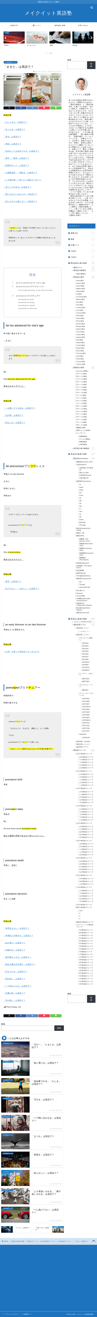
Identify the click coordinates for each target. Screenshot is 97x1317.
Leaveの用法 (81, 313)
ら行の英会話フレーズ (84, 887)
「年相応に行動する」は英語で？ (18, 936)
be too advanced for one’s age (30, 283)
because (79, 593)
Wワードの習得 (81, 425)
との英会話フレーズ (86, 820)
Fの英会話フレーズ (86, 943)
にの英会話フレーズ (86, 829)
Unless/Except (84, 587)
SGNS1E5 (86, 737)
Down (81, 519)
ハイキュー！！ (84, 631)
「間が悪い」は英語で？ (14, 979)
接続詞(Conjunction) (83, 578)
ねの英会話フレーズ (86, 834)
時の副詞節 (80, 570)
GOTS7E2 (86, 723)
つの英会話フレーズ (86, 814)
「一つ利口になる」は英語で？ (17, 986)
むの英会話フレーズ (86, 866)
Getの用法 (80, 280)
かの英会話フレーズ (86, 774)
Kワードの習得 (81, 401)
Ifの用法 (79, 294)
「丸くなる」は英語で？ (14, 129)
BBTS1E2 (85, 679)
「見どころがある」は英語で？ (17, 187)
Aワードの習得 (81, 374)
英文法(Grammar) (83, 458)
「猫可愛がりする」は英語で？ (17, 957)
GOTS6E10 (86, 720)
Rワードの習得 (81, 417)
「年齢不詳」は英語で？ (14, 950)
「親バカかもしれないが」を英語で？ (20, 194)
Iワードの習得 (81, 395)
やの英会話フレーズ (86, 878)
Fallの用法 (80, 359)
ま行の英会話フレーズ (84, 858)
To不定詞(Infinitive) (83, 576)
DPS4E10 (86, 662)
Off (80, 501)
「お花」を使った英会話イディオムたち (21, 652)
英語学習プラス (83, 625)
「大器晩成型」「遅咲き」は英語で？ (20, 173)
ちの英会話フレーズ (86, 812)
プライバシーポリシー (12, 1314)
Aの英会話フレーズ (86, 930)
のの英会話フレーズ (86, 837)
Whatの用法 (80, 299)
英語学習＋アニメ (82, 628)
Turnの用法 (80, 332)
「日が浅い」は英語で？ (14, 1000)
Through (82, 525)
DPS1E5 (85, 651)
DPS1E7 (85, 657)
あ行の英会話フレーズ (84, 754)
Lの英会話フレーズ (86, 957)
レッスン (37, 25)
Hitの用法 (79, 340)
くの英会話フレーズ (86, 780)
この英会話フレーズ (86, 785)
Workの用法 (80, 329)
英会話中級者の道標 (82, 454)
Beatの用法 (80, 348)
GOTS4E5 (86, 712)
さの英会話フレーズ (86, 792)
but (80, 582)
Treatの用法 (80, 345)
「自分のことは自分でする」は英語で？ (21, 151)
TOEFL (82, 257)
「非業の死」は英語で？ (14, 993)
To (80, 514)
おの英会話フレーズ (86, 768)
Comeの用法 (80, 307)
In (80, 509)
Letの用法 (79, 310)
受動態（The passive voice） (85, 540)
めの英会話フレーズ (86, 869)
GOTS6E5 (86, 717)
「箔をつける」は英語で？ (15, 972)
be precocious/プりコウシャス (30, 286)
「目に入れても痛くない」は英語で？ (20, 201)
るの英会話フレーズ (86, 896)
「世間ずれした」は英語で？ (16, 165)
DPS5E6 (85, 665)
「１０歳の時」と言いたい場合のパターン (22, 180)
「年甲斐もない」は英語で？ (16, 928)
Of (80, 498)
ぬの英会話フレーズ (86, 832)
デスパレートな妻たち (86, 639)
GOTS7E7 (86, 731)
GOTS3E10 (86, 707)
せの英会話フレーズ (86, 800)
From (81, 495)
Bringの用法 (80, 326)
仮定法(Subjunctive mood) (83, 529)
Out (80, 506)
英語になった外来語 (83, 430)
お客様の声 (14, 25)
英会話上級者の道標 (82, 619)
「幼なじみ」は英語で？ (14, 423)
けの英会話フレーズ (86, 782)
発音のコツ (83, 267)
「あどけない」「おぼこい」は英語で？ (21, 589)
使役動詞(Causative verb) (86, 554)
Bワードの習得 (81, 376)
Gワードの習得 (81, 390)
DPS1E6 (85, 654)
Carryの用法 (80, 361)
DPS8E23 (86, 670)
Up (80, 517)
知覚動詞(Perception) (84, 559)
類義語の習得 (81, 427)
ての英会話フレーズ (86, 817)
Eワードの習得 (81, 384)
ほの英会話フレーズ (86, 855)
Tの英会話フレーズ (86, 978)
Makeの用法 (80, 288)
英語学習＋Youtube (83, 741)
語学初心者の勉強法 (83, 448)
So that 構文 (80, 596)
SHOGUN (82, 734)
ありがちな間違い (82, 371)
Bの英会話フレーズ (86, 933)
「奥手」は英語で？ (12, 581)
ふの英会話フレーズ (86, 849)
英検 (82, 239)
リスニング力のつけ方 (83, 622)
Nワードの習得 (81, 409)
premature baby (27, 302)
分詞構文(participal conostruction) (83, 599)
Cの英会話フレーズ (86, 935)
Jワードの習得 (81, 398)
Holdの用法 (80, 342)
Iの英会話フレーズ (85, 951)
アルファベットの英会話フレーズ (84, 926)
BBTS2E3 (85, 681)
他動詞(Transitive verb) (85, 549)
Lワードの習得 (81, 403)
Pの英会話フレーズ (86, 968)
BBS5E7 (85, 690)
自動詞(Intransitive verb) (86, 545)
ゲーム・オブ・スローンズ (86, 694)
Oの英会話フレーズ (86, 965)
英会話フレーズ (83, 750)
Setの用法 (80, 356)
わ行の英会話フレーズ (84, 904)
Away (81, 490)
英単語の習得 (83, 367)
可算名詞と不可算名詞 (86, 469)
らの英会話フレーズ (86, 890)
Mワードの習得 (81, 406)
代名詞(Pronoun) (85, 475)
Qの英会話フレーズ (86, 970)
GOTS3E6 (86, 701)
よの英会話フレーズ (86, 884)
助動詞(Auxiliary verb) (84, 462)
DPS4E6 (85, 659)
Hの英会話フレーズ (86, 949)
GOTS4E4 (86, 709)
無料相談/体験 (60, 25)
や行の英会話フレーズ (84, 875)
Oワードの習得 (81, 411)
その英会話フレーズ (86, 802)
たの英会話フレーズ (86, 809)
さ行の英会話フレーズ (84, 788)
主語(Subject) (81, 464)
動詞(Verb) (80, 536)
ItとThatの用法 (81, 297)
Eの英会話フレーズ (86, 941)
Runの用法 (80, 351)
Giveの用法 (80, 286)
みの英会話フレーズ (86, 864)
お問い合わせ (83, 25)
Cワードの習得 (81, 379)
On (80, 503)
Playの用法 (80, 318)
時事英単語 (83, 442)
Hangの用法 (80, 337)
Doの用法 (79, 302)
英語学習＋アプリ (82, 747)
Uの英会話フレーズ (86, 981)
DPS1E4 (85, 649)
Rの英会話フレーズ (86, 973)
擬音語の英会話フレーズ (84, 922)
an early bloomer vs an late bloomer (36, 290)
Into (80, 511)
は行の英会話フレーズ (84, 840)
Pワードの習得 (81, 414)
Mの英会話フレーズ (86, 960)
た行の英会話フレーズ (84, 806)
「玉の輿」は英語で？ (13, 415)
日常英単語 (83, 444)
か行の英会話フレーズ (84, 771)
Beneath (82, 522)
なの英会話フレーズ (86, 826)
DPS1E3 (85, 646)
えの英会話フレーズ (86, 765)
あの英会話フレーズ (86, 757)
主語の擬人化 (84, 478)
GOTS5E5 (86, 715)
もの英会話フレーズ (86, 872)
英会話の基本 (83, 277)
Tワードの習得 (81, 422)
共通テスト (82, 245)
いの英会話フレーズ (86, 759)
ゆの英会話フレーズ (86, 881)
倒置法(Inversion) (82, 613)
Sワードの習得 (81, 419)
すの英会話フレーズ (86, 797)
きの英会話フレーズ (86, 777)
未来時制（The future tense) (84, 567)
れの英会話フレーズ (86, 899)
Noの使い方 (80, 590)
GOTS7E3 (86, 725)
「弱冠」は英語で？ (12, 144)
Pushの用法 (80, 324)
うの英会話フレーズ (86, 762)
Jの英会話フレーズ (86, 954)
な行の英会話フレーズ (84, 823)
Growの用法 (80, 334)
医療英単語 (83, 436)
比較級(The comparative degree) (84, 604)
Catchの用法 (80, 364)
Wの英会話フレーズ (86, 984)
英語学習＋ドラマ (82, 635)
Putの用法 (80, 315)
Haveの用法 (80, 283)
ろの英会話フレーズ (86, 901)
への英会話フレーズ (86, 852)
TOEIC (82, 251)
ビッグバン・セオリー (86, 674)
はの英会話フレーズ (86, 844)
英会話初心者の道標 (82, 263)
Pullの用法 (80, 321)
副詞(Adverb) (81, 573)
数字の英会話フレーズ (84, 907)
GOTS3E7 (86, 704)
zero (81, 911)
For (80, 492)
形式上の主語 (84, 472)
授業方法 (82, 233)
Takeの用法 (80, 291)
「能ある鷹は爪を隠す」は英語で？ (19, 964)
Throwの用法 (81, 353)
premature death (27, 305)
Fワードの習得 (81, 387)
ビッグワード (81, 433)
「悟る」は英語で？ (12, 137)
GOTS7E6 (86, 728)
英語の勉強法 (81, 274)
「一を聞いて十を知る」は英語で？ (19, 408)
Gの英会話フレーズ (86, 946)
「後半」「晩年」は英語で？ (16, 158)
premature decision (28, 308)
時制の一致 (80, 533)
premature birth (27, 299)
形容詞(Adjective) (82, 563)
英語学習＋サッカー (83, 744)
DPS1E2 (85, 643)
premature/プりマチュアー (28, 296)
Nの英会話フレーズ (86, 962)
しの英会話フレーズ (86, 794)
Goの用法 (79, 305)
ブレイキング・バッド (86, 686)
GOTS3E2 (86, 698)
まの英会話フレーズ (10, 62)
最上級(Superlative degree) (83, 609)
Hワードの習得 (81, 392)
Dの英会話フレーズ (86, 938)
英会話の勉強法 (83, 270)
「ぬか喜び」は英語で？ (14, 943)
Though (82, 584)
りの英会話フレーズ (86, 893)
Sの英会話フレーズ (86, 976)
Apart (81, 487)
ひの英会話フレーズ (86, 846)
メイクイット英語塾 (48, 13)
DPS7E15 (86, 667)
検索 (3, 1024)
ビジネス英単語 (84, 439)
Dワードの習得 (81, 382)
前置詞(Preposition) (83, 481)
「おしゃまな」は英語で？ (15, 122)
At (80, 484)
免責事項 (26, 1314)
